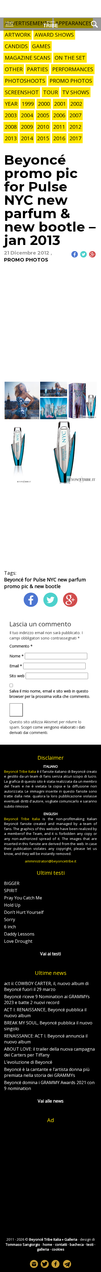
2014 (27, 138)
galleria (43, 1249)
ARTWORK (17, 34)
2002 (76, 103)
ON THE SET (70, 57)
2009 (27, 126)
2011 (59, 126)
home (47, 1244)
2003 (11, 115)
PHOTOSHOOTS (25, 80)
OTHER (14, 69)
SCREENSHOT (22, 92)
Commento (21, 646)
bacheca (77, 1244)
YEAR (11, 103)
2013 (11, 138)
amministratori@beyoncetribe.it (50, 861)
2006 (59, 115)
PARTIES (37, 69)
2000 (44, 103)
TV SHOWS (75, 92)
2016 (59, 138)
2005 (43, 115)
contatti (61, 1244)
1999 (28, 103)
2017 (75, 138)
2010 (43, 126)
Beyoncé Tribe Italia (20, 771)
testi (89, 1244)
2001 (60, 103)
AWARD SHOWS (54, 34)
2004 (27, 115)
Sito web (17, 675)
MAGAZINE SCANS (27, 57)
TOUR (50, 92)
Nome (16, 655)
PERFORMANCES (72, 69)
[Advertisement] (50, 327)
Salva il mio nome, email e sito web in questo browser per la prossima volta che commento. (49, 693)
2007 (75, 115)
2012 (75, 126)
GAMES (41, 46)
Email (15, 665)
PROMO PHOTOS (71, 80)
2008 (11, 126)
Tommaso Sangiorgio (23, 1244)
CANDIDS (16, 46)
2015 (43, 138)
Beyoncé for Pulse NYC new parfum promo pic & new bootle (45, 582)
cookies (58, 1249)
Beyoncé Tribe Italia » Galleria (53, 1239)
